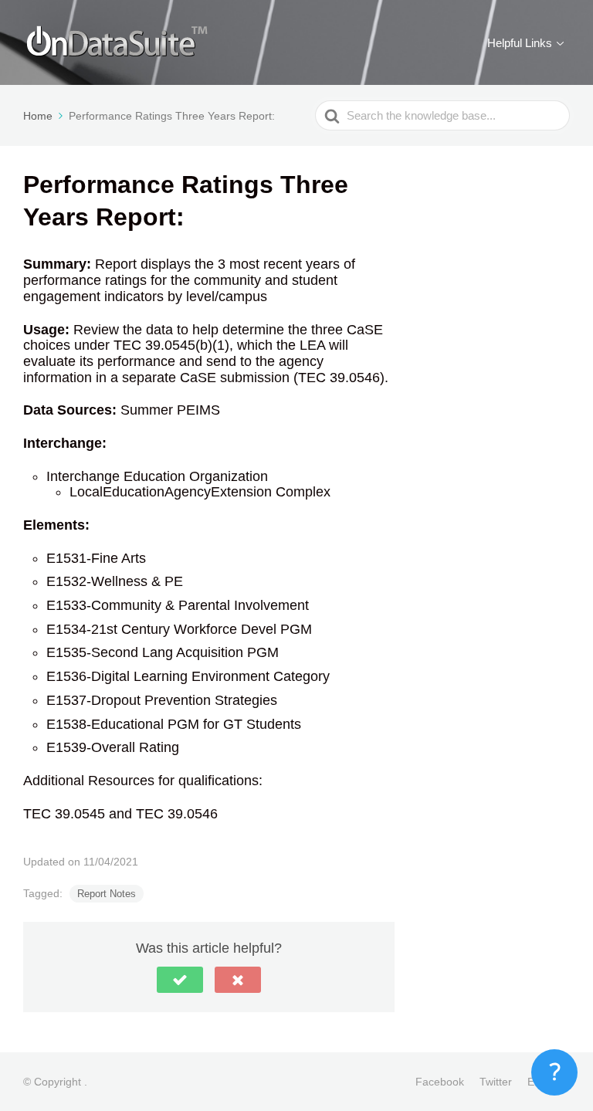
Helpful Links (519, 42)
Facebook (439, 1081)
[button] (180, 980)
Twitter (495, 1081)
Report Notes (106, 893)
